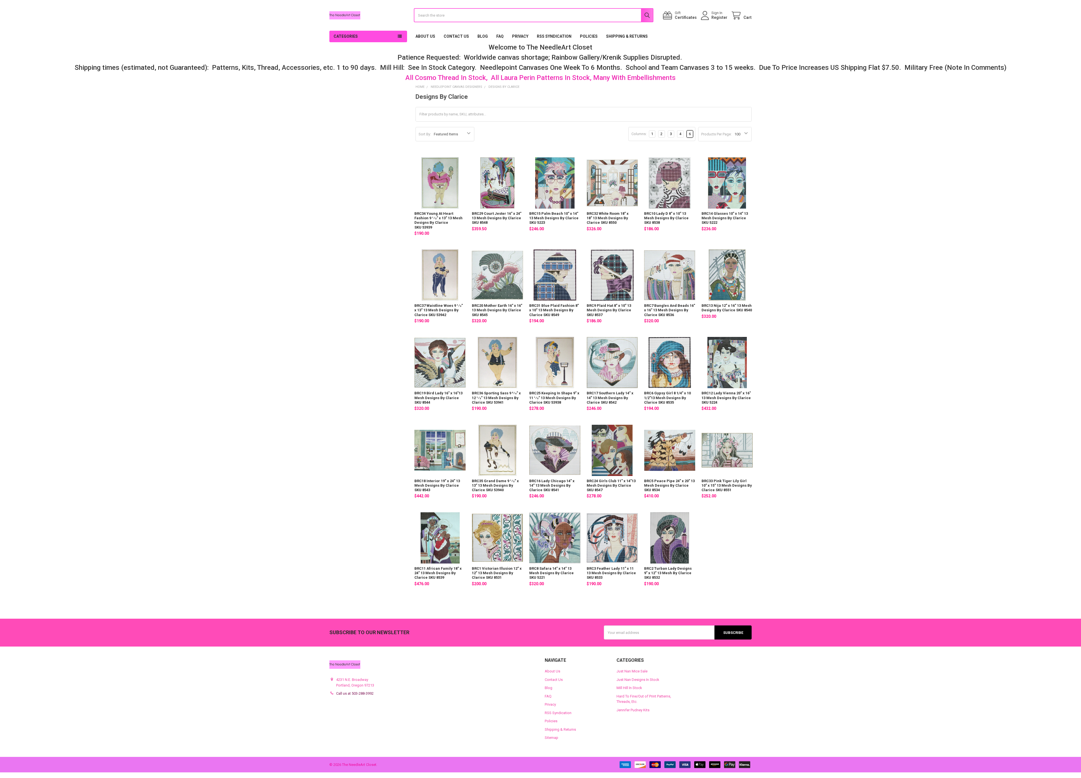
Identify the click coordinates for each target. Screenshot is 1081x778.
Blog (482, 36)
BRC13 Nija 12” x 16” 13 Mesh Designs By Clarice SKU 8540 (727, 307)
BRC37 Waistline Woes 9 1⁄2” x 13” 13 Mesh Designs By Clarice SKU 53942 (438, 310)
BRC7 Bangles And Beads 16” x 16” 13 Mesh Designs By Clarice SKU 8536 (669, 310)
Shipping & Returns (627, 36)
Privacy (520, 36)
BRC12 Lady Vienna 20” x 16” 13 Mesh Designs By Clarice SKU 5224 (726, 397)
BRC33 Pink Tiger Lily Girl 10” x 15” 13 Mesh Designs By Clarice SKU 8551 (727, 485)
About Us (425, 36)
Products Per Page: (716, 134)
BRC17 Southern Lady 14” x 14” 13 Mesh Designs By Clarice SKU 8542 (610, 397)
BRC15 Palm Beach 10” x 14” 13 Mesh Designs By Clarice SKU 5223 (554, 218)
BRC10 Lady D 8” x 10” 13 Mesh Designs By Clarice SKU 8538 (666, 218)
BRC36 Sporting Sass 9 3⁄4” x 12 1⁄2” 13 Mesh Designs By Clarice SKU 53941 (496, 397)
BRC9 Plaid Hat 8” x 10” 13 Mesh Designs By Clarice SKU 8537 (609, 310)
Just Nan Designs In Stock (638, 680)
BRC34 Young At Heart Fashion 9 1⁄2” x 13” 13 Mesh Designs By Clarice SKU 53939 (438, 220)
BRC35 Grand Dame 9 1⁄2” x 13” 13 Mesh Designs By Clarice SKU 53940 (495, 485)
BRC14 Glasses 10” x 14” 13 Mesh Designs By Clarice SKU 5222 (725, 218)
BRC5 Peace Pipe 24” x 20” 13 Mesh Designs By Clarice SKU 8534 (669, 485)
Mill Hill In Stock (629, 688)
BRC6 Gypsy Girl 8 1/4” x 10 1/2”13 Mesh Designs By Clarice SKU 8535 (667, 397)
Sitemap (551, 737)
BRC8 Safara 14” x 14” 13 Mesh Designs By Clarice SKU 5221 (551, 573)
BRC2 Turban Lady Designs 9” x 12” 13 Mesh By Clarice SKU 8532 (668, 573)
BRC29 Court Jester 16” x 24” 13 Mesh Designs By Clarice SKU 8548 (496, 218)
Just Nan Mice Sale (632, 671)
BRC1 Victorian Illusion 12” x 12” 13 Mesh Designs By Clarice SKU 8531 (497, 573)
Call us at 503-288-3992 (355, 693)
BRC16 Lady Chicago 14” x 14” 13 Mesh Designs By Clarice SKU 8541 (552, 485)
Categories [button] (346, 36)
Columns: (639, 134)
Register (719, 17)
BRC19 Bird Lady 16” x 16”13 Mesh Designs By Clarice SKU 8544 (438, 397)
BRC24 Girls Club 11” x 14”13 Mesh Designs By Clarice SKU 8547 (611, 485)
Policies (589, 36)
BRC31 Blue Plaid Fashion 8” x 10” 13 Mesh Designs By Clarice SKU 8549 (554, 310)
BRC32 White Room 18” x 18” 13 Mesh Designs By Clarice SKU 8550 (608, 218)
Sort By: (425, 134)
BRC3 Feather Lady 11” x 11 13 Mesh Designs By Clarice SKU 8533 (611, 573)
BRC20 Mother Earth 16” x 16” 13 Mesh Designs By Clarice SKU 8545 (497, 310)
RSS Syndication (554, 36)
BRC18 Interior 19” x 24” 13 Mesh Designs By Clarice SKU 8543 (437, 485)
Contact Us (456, 36)
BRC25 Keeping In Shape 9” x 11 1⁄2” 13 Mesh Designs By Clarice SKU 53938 (554, 397)
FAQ (500, 36)
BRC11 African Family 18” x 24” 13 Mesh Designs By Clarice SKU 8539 (438, 573)
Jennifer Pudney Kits (633, 710)
